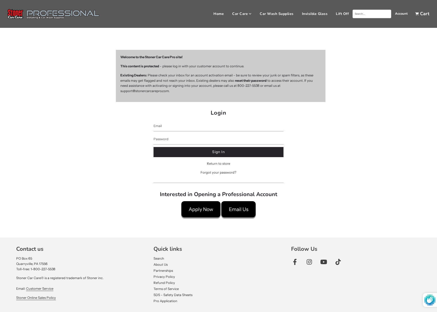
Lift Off (342, 13)
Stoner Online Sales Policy (36, 298)
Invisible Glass (315, 13)
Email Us (238, 209)
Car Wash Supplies (277, 13)
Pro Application (165, 301)
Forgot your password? (218, 172)
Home (218, 13)
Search (159, 258)
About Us (161, 264)
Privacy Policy (164, 277)
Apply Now (201, 209)
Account (401, 13)
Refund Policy (164, 283)
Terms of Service (166, 289)
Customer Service (39, 288)
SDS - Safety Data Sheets (173, 295)
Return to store (218, 163)
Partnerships (163, 270)
